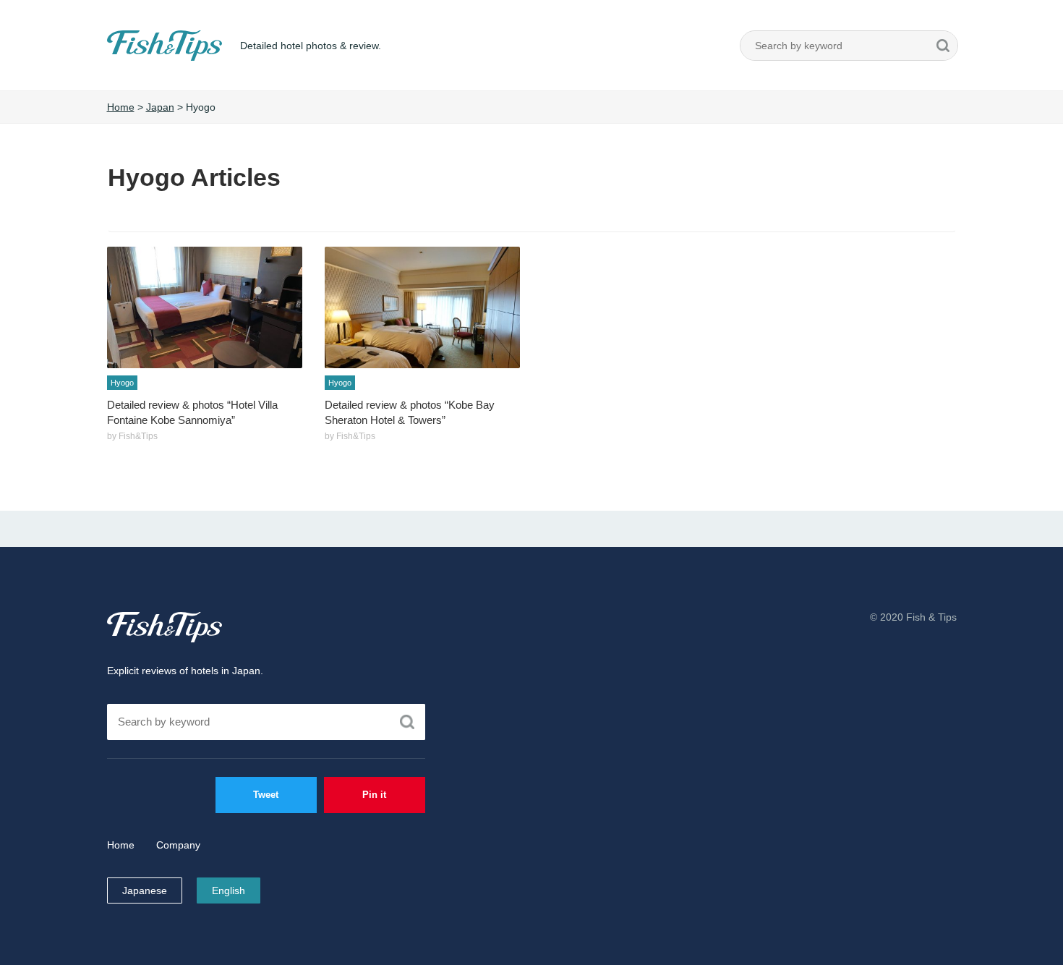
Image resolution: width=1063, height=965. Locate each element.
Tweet (265, 794)
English (228, 890)
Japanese (144, 890)
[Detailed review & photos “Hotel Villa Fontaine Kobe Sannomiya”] (204, 307)
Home (121, 845)
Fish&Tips (133, 60)
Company (178, 845)
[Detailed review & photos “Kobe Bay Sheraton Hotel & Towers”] (422, 307)
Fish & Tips (164, 627)
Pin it (374, 794)
